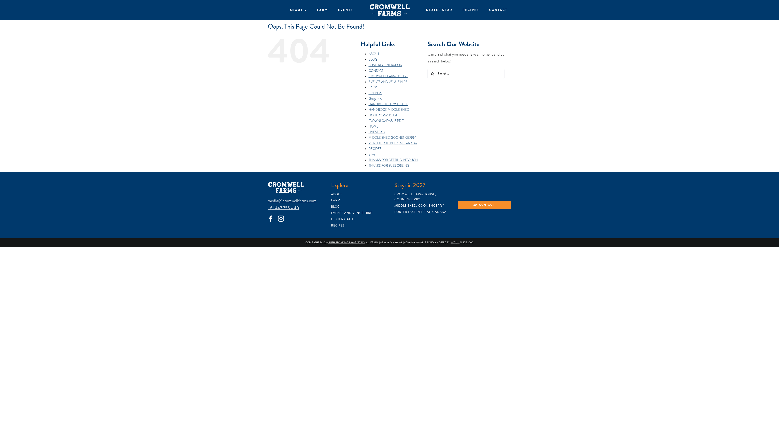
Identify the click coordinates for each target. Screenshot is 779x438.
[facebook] (271, 219)
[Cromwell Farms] (389, 6)
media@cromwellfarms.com (292, 200)
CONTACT (376, 71)
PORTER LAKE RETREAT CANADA (393, 143)
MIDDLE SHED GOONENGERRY (392, 137)
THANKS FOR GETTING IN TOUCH (393, 160)
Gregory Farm (377, 98)
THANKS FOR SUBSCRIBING (389, 165)
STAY (372, 154)
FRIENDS (375, 93)
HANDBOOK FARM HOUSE (388, 104)
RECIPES (375, 149)
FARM (373, 87)
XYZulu (455, 242)
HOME (374, 126)
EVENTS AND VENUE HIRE (388, 82)
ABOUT (374, 54)
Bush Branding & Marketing (346, 242)
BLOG (373, 59)
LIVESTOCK (377, 132)
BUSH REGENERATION (385, 65)
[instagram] (281, 219)
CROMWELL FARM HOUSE (388, 76)
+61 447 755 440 (283, 208)
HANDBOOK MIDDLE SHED (389, 109)
